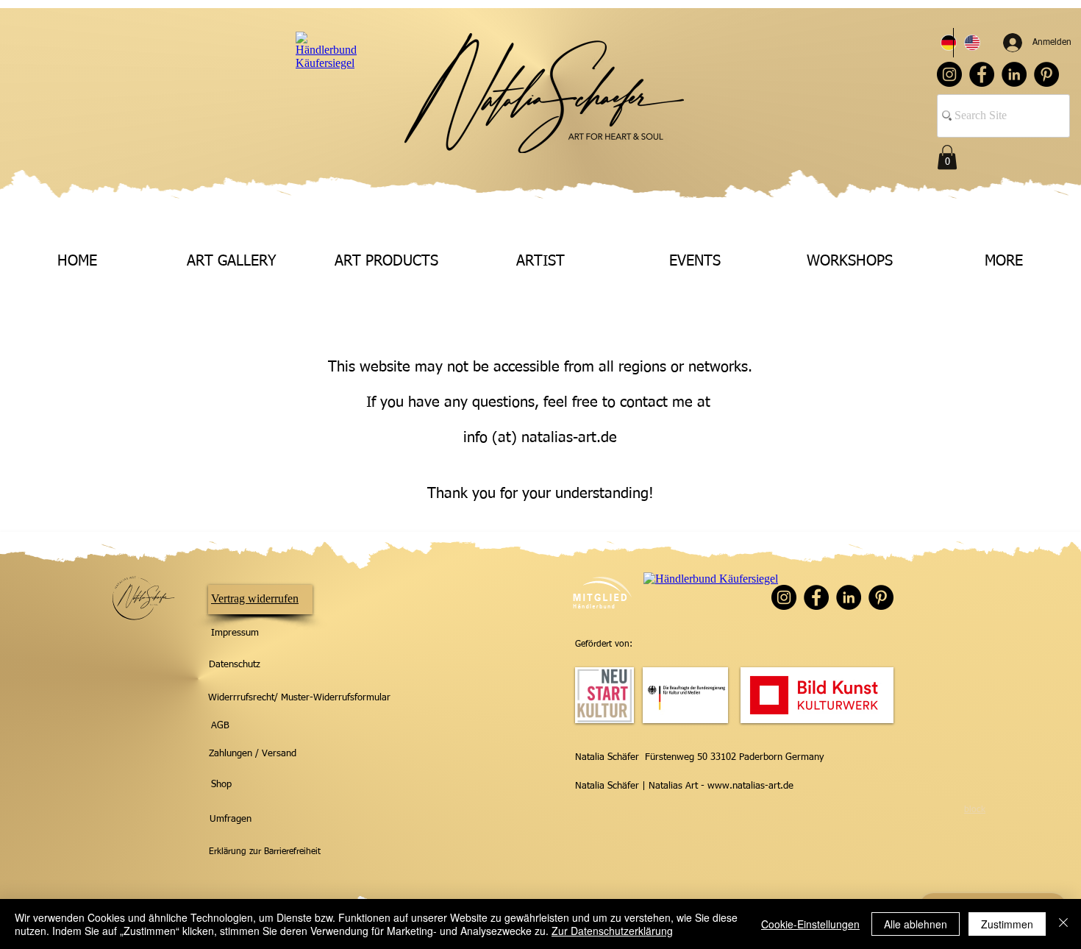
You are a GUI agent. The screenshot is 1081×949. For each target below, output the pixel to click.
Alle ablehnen (915, 924)
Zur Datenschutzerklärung (612, 930)
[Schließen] (1063, 924)
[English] (965, 42)
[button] (947, 157)
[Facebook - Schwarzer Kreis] (981, 74)
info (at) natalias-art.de (540, 437)
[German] (941, 42)
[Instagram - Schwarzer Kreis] (949, 74)
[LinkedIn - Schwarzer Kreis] (1014, 74)
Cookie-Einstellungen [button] (810, 924)
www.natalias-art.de (750, 786)
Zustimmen (1007, 924)
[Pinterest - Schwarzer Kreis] (1046, 74)
